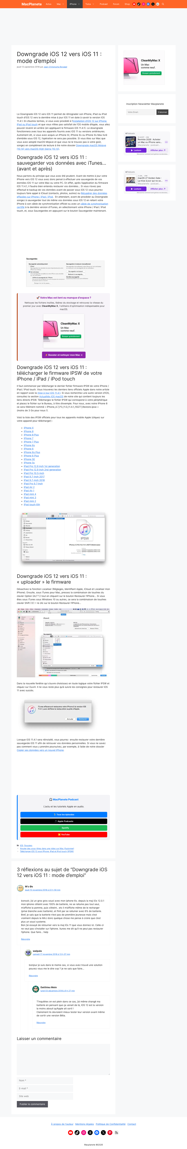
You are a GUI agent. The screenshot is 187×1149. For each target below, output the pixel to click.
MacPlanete (32, 4)
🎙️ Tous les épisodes (63, 814)
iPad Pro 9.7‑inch (33, 483)
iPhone (73, 4)
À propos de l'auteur (62, 1124)
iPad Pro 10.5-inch (34, 473)
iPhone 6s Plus (32, 452)
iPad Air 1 (29, 490)
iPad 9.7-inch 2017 (34, 476)
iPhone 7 (28, 438)
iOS (21, 845)
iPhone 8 (28, 431)
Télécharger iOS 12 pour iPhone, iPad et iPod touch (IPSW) (47, 851)
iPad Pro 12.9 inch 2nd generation (42, 469)
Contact (131, 1124)
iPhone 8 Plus (31, 434)
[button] (163, 4)
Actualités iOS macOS (51, 396)
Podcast (104, 4)
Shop (127, 4)
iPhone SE (29, 459)
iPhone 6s (29, 445)
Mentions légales (84, 1124)
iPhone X (29, 427)
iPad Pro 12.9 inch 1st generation (42, 466)
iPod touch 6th (32, 504)
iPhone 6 (29, 448)
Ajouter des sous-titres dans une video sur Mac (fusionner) (47, 848)
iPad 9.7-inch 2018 (34, 480)
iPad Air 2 (29, 487)
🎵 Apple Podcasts (63, 821)
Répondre (25, 939)
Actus (48, 4)
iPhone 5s (29, 462)
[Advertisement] (93, 25)
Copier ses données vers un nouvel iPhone (40, 750)
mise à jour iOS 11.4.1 (49, 393)
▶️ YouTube (64, 834)
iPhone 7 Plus (31, 441)
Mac (59, 4)
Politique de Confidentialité (111, 1124)
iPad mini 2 (30, 501)
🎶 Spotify (64, 828)
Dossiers (28, 845)
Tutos (88, 4)
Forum (116, 4)
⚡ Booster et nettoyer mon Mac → (64, 355)
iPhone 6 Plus (31, 455)
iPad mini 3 (30, 497)
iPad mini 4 (30, 494)
